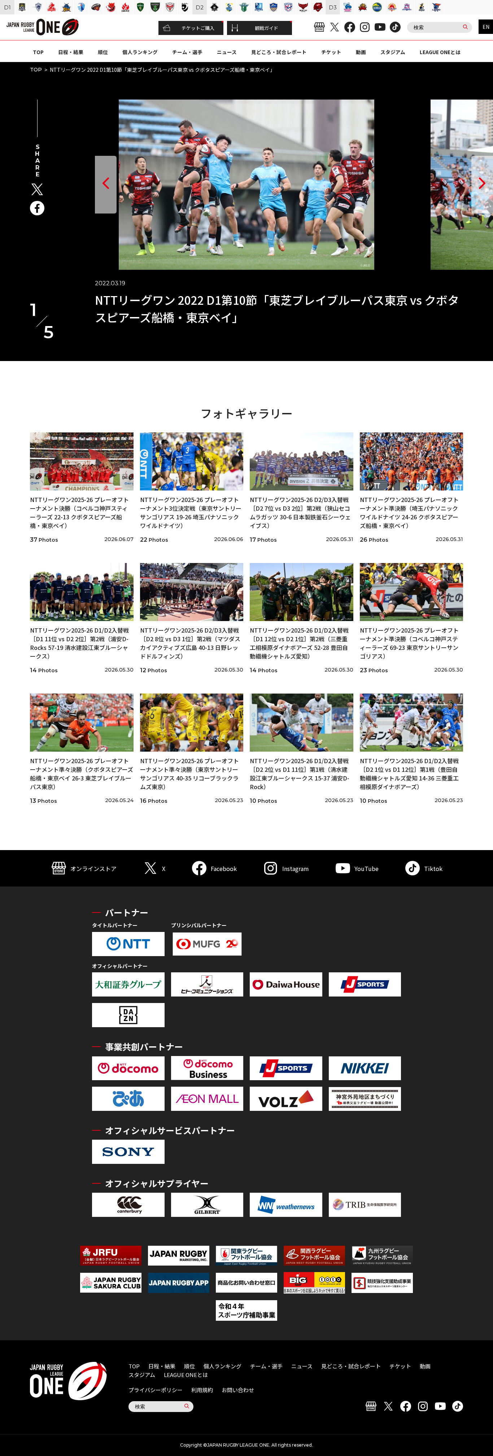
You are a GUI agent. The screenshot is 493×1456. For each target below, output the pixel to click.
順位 (103, 52)
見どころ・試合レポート (279, 52)
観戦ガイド (266, 28)
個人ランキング (140, 52)
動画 (361, 52)
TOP (38, 52)
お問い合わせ (238, 1390)
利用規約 (202, 1390)
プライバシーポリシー (155, 1390)
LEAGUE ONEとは (440, 52)
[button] (106, 185)
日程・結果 (70, 52)
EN (486, 26)
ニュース (227, 52)
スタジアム (392, 52)
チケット (331, 52)
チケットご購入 (198, 28)
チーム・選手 (187, 52)
